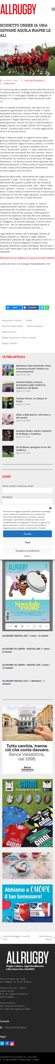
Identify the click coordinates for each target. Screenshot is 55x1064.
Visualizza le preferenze (27, 550)
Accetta (27, 533)
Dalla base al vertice (43, 938)
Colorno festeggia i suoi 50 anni (15, 938)
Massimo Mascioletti (12, 326)
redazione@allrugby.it (15, 1027)
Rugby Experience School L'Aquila (19, 337)
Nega (27, 542)
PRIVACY (27, 556)
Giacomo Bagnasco (34, 80)
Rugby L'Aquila (9, 343)
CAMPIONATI (9, 83)
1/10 (9, 626)
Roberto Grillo (9, 331)
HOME (29, 320)
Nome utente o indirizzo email (17, 486)
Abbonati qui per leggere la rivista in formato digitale (27, 257)
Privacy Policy (25, 1059)
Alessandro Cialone (12, 320)
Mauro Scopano (35, 326)
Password (7, 497)
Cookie (36, 1059)
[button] (50, 508)
